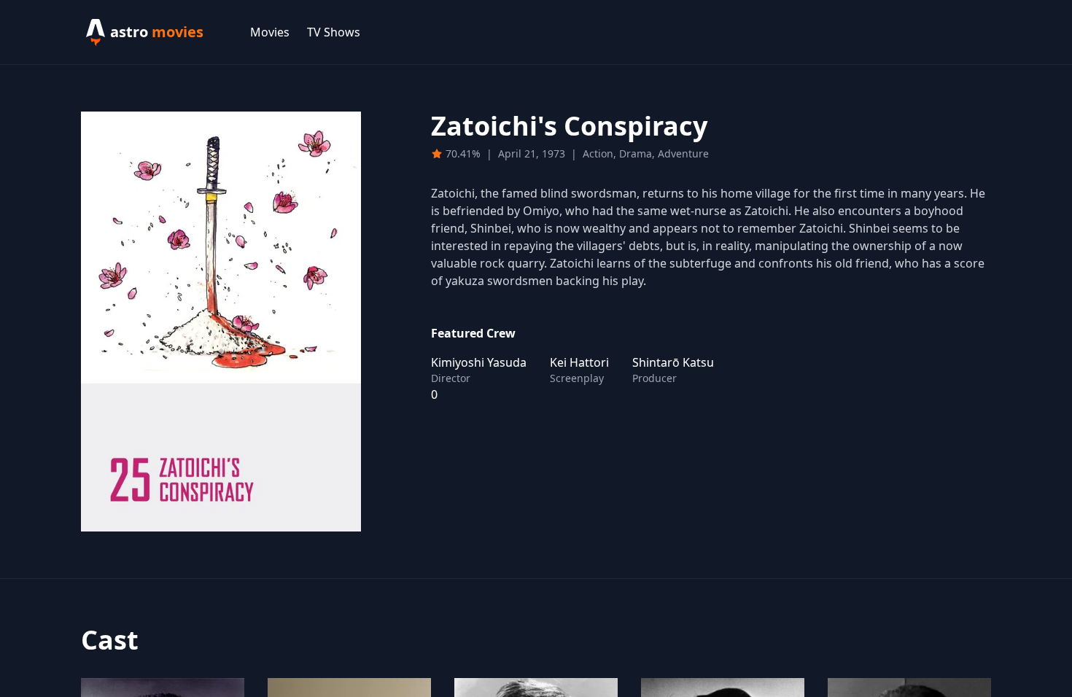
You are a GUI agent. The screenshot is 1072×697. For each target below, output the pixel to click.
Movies (270, 32)
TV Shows (333, 32)
